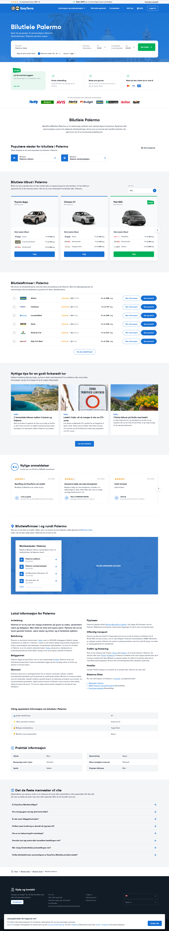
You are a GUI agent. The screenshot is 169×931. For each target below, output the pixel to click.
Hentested (18, 46)
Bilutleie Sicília (38, 872)
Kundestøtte (114, 8)
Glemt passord (91, 897)
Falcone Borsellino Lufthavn (116, 624)
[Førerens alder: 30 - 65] (39, 53)
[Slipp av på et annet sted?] (15, 53)
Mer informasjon (131, 298)
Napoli (123, 653)
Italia (40, 640)
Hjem (16, 872)
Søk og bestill (149, 298)
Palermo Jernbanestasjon (80, 158)
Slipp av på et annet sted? (26, 53)
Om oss (51, 895)
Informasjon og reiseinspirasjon (70, 8)
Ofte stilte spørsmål (98, 8)
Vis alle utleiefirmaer (85, 352)
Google (117, 679)
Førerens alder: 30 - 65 (49, 53)
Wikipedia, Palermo (96, 683)
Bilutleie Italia (86, 530)
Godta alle (154, 923)
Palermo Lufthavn (27, 158)
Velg (34, 254)
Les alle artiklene (84, 443)
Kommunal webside (96, 688)
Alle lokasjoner (149, 148)
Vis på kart (29, 561)
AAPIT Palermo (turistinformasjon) (102, 686)
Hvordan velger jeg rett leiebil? (59, 900)
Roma (115, 653)
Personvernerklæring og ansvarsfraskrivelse (64, 906)
